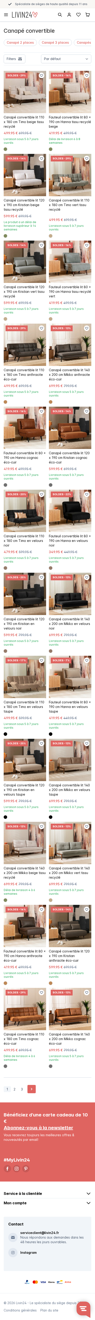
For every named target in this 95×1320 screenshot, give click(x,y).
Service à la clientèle (23, 1193)
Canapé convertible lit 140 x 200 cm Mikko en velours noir (69, 623)
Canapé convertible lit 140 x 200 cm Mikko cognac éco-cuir (69, 1038)
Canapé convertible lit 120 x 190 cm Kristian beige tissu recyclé (24, 204)
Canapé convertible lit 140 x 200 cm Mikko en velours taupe (69, 789)
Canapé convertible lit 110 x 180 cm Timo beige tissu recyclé (24, 121)
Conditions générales (20, 1310)
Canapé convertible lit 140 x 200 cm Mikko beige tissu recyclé (25, 872)
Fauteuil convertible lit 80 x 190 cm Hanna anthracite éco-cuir (25, 955)
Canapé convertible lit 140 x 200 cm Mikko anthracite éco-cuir (69, 374)
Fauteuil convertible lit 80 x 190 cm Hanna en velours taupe (70, 706)
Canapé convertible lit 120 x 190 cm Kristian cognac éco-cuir (69, 457)
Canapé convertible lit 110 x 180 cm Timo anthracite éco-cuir (24, 374)
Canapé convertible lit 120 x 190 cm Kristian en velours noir (24, 623)
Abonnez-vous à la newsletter (38, 1127)
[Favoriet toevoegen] (41, 75)
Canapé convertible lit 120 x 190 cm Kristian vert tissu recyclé (24, 291)
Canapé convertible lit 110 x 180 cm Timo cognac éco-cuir (24, 1038)
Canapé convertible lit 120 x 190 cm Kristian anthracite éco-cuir (69, 955)
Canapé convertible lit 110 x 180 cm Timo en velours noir (24, 540)
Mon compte (15, 1203)
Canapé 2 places (20, 42)
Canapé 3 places (55, 42)
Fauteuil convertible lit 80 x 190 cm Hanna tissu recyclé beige (70, 121)
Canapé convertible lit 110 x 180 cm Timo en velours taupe (24, 706)
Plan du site (49, 1310)
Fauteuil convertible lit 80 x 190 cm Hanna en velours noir (70, 540)
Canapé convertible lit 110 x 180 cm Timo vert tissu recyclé (69, 204)
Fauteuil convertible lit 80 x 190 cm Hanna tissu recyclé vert (70, 291)
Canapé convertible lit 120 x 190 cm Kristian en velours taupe (24, 789)
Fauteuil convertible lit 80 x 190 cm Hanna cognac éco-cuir (25, 457)
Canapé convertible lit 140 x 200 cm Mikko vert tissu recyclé (69, 872)
